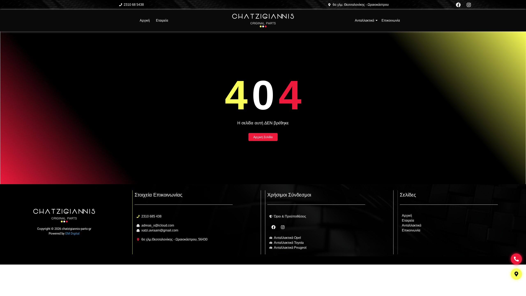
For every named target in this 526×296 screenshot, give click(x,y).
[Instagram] (469, 4)
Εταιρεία (162, 20)
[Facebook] (458, 4)
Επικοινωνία (411, 230)
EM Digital (72, 233)
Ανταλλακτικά (411, 225)
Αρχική (145, 20)
